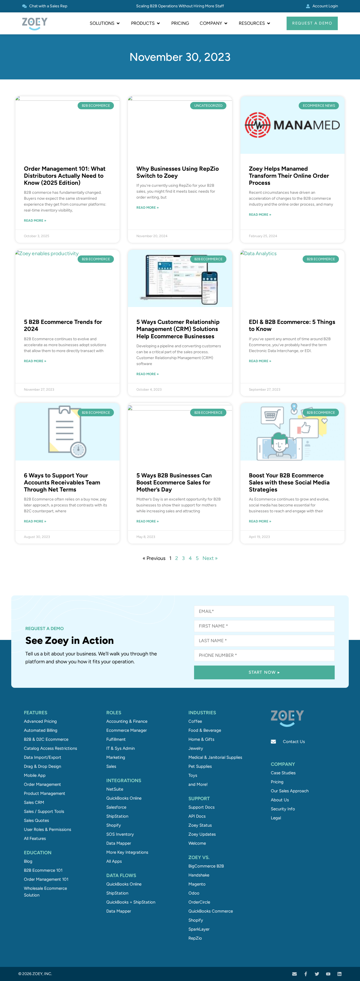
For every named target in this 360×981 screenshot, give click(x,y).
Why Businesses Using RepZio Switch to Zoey (177, 172)
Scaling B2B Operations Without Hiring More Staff (180, 6)
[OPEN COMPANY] (226, 23)
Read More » (35, 221)
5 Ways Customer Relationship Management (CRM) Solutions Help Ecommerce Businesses (178, 328)
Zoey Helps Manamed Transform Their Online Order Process (289, 175)
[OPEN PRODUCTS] (158, 23)
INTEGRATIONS (123, 780)
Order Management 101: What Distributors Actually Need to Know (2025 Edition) (64, 175)
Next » (210, 558)
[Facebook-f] (305, 974)
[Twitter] (317, 974)
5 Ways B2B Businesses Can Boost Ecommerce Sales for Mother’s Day (174, 482)
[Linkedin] (339, 974)
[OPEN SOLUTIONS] (118, 23)
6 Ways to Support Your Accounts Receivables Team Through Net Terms (62, 482)
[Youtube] (328, 974)
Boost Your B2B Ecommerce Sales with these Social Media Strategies (289, 482)
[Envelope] (294, 974)
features (35, 712)
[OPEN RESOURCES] (268, 23)
